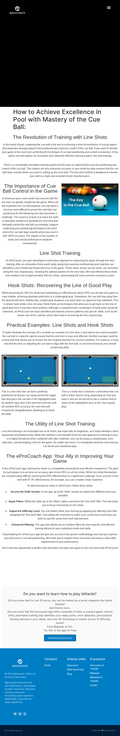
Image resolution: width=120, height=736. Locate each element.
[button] (109, 8)
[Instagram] (25, 714)
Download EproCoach (60, 637)
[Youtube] (15, 714)
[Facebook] (20, 714)
